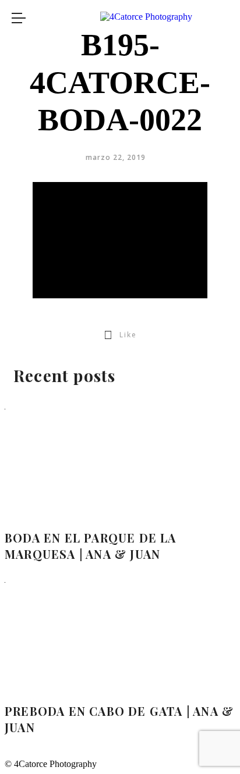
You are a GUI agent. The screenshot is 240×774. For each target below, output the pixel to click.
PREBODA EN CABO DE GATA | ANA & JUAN (119, 719)
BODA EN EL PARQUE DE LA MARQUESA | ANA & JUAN (91, 546)
